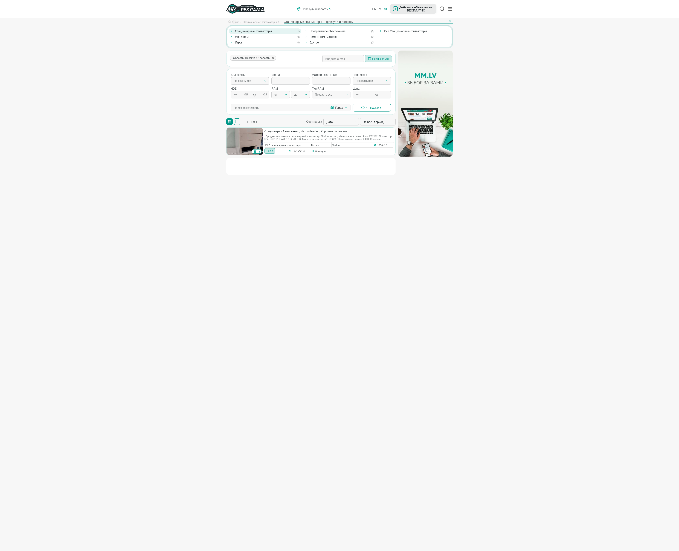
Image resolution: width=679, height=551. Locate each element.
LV (379, 9)
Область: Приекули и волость (251, 58)
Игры (238, 42)
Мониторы (242, 37)
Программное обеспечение (328, 31)
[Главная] (229, 22)
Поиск (442, 9)
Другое (314, 42)
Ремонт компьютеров (324, 37)
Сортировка (314, 121)
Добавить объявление (415, 7)
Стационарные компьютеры (253, 31)
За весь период (373, 122)
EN (374, 9)
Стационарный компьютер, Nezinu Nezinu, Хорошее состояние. (306, 131)
